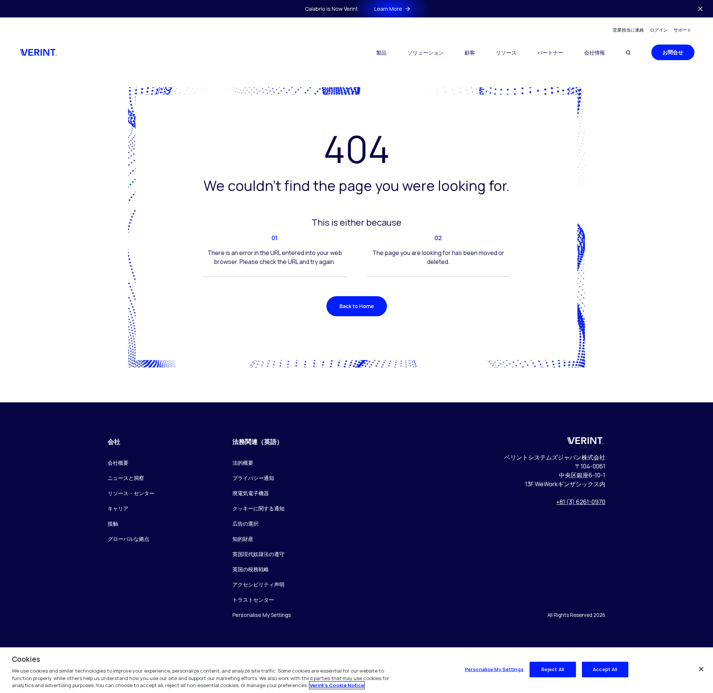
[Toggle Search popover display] (628, 52)
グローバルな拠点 (128, 538)
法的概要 (242, 462)
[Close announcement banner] (700, 9)
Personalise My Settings (261, 615)
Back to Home (356, 306)
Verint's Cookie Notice (337, 685)
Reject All (552, 669)
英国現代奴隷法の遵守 (258, 554)
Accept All (605, 669)
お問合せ (672, 52)
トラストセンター (253, 599)
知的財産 (242, 538)
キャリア (118, 508)
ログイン (659, 30)
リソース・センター (131, 493)
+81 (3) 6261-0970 (580, 502)
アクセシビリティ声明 (258, 584)
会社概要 (118, 462)
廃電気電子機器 (250, 493)
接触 (113, 523)
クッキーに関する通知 (258, 508)
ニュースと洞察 (126, 477)
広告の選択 (245, 523)
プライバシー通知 (253, 477)
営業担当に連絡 (628, 30)
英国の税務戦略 (250, 569)
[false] (701, 669)
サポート (682, 30)
